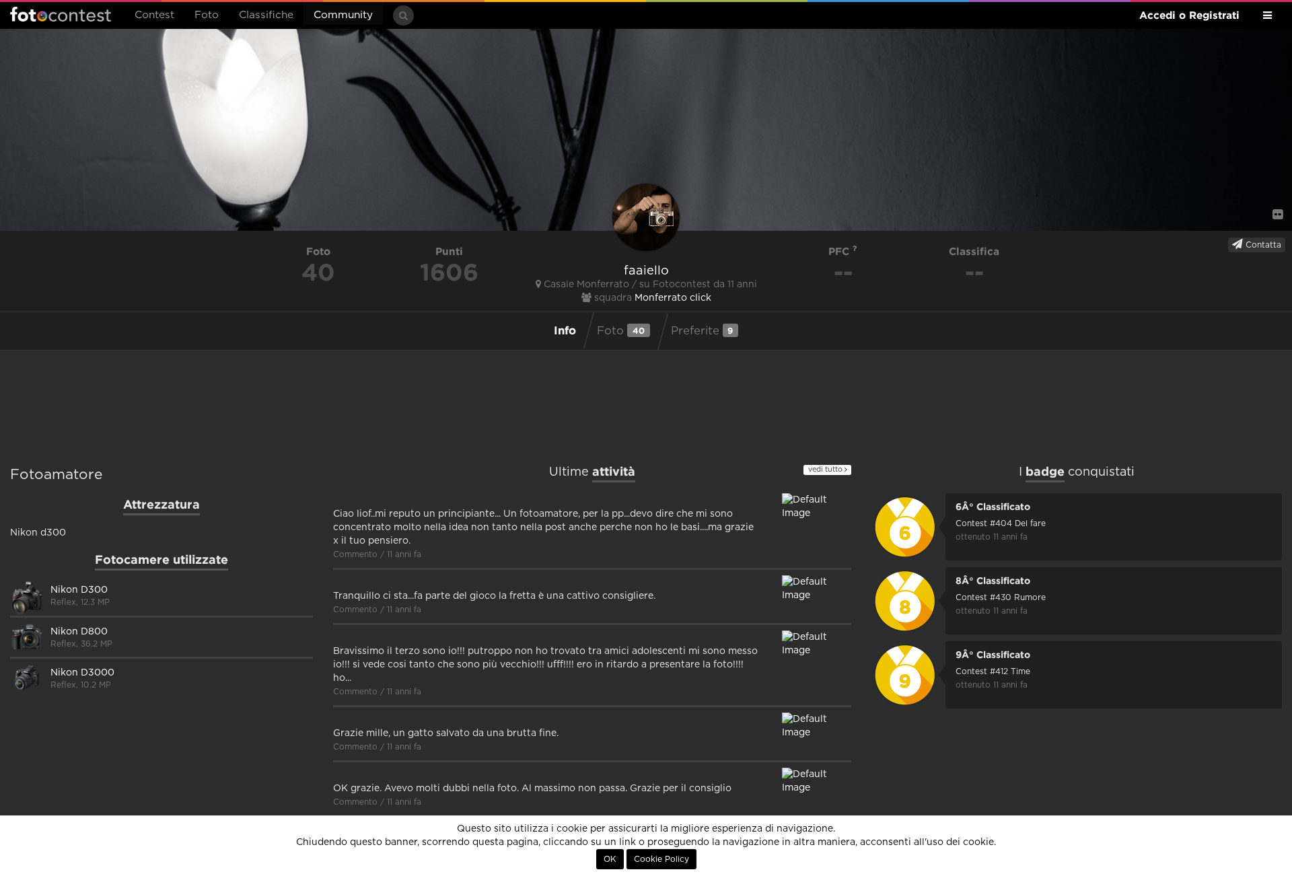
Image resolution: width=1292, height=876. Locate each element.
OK (610, 859)
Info (565, 330)
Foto (206, 15)
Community (343, 15)
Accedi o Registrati (1189, 15)
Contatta (1262, 245)
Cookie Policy (661, 859)
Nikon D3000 (82, 673)
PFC (840, 251)
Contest (154, 15)
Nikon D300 (79, 590)
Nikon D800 (79, 631)
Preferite (702, 330)
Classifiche (266, 15)
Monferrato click (673, 298)
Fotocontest (60, 14)
